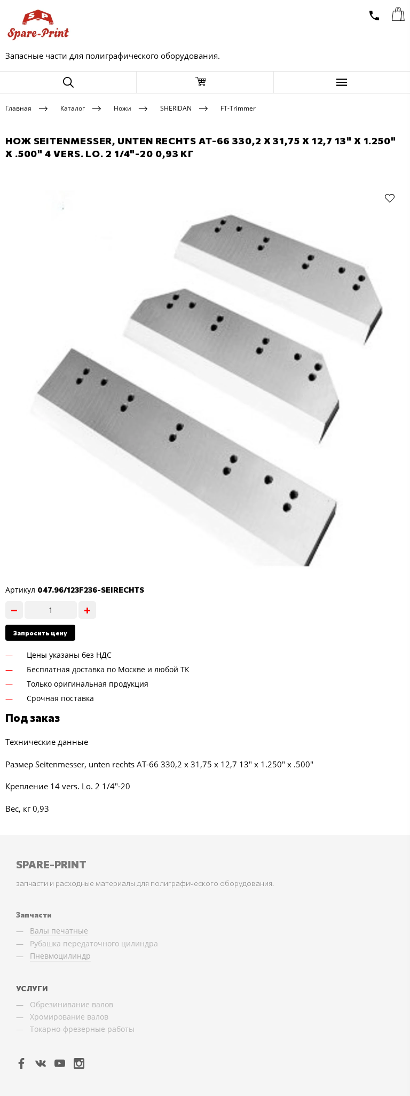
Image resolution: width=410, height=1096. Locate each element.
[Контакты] (374, 15)
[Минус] (14, 610)
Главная (18, 107)
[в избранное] (389, 197)
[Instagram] (79, 1062)
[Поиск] (68, 82)
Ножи (122, 107)
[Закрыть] (205, 82)
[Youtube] (59, 1062)
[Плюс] (87, 610)
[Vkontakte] (40, 1062)
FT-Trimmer (238, 107)
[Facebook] (21, 1062)
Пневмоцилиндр (60, 956)
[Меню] (342, 82)
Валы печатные (59, 931)
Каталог (72, 107)
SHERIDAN (176, 107)
